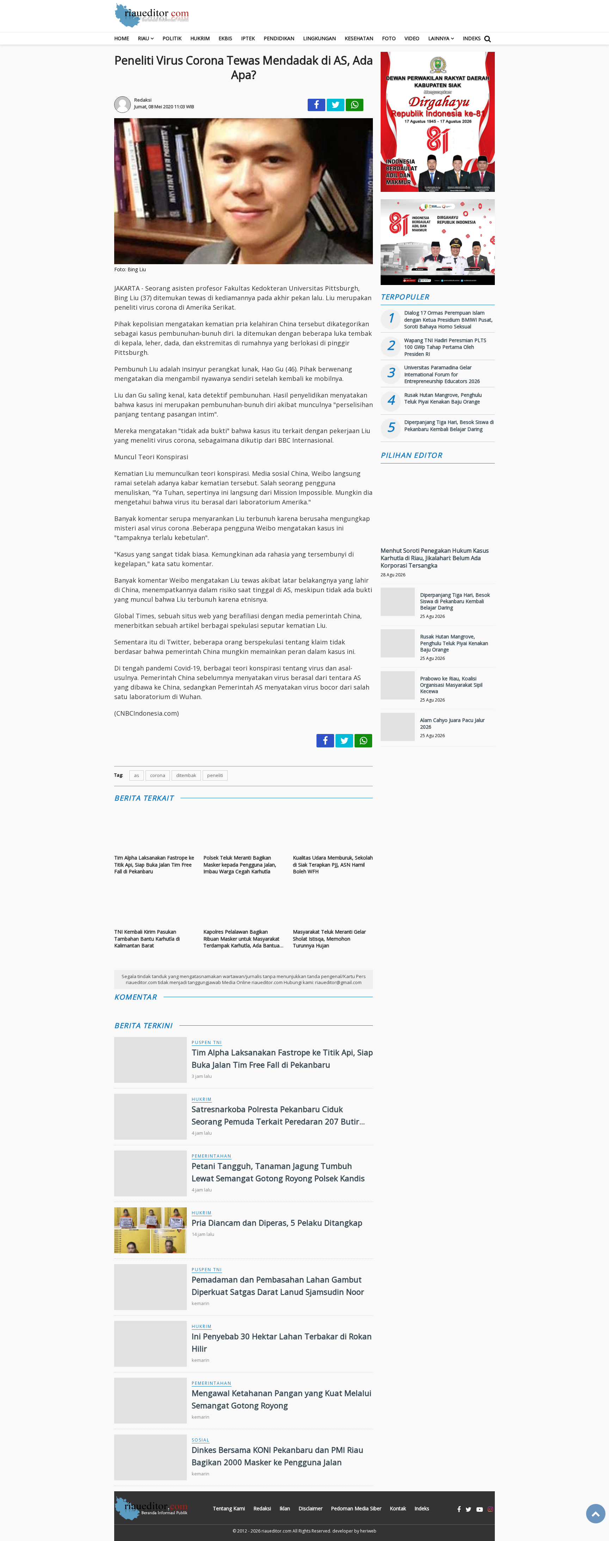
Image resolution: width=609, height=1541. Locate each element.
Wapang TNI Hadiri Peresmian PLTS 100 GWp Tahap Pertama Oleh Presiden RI (445, 347)
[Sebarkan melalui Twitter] (335, 105)
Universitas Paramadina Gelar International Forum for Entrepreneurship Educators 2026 (442, 374)
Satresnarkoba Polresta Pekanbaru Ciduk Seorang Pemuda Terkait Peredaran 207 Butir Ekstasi (275, 1121)
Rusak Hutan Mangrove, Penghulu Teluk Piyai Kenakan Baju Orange (443, 398)
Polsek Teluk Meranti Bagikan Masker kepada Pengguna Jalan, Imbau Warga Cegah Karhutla (239, 864)
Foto (389, 38)
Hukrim (200, 38)
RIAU (143, 38)
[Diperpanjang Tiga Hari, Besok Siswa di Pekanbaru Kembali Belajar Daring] (398, 605)
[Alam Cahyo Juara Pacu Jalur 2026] (398, 730)
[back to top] (595, 1513)
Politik (172, 38)
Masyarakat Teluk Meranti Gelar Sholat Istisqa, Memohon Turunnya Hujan (329, 938)
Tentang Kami (229, 1508)
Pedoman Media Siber (356, 1508)
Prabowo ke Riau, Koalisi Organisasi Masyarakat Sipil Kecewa (451, 684)
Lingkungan (319, 38)
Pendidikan (279, 38)
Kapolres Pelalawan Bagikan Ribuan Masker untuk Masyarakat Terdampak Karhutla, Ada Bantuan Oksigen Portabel (242, 938)
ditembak (186, 775)
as (136, 775)
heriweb (368, 1531)
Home (121, 38)
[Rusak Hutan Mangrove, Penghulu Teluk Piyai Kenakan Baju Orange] (398, 646)
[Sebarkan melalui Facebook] (316, 105)
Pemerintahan (212, 1156)
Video (412, 38)
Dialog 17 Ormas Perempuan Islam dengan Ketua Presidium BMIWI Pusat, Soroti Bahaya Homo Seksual (448, 319)
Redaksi (262, 1508)
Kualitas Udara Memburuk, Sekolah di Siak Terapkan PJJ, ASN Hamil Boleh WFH (333, 864)
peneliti (215, 775)
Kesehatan (359, 38)
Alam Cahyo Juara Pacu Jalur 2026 (452, 723)
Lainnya (438, 38)
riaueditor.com (276, 1531)
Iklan (284, 1508)
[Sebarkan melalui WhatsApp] (354, 105)
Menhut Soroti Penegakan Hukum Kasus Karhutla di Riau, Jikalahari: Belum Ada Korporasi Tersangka (435, 558)
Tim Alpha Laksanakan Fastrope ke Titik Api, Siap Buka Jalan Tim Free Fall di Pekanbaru (154, 864)
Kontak (398, 1508)
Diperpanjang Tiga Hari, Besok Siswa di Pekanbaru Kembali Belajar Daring (449, 425)
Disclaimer (310, 1508)
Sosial (201, 1440)
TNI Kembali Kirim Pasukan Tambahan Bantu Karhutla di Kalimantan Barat (147, 938)
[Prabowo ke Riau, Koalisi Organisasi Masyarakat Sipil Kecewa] (398, 688)
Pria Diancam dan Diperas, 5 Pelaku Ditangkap (277, 1222)
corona (157, 775)
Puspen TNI (207, 1042)
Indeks (472, 38)
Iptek (248, 38)
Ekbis (225, 38)
